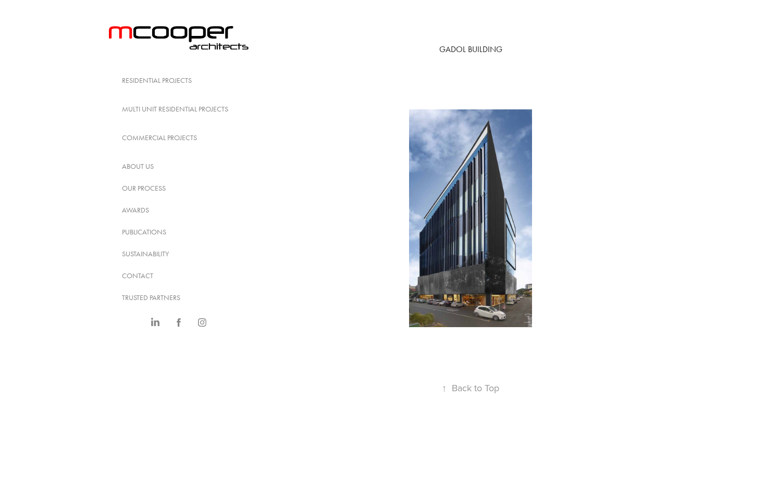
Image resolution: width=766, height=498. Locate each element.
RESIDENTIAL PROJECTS (157, 80)
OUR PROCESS (144, 188)
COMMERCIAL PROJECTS (159, 137)
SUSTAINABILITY (145, 254)
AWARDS (135, 210)
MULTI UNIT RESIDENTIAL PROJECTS (175, 109)
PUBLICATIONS (144, 232)
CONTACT (137, 275)
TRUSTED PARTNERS (151, 297)
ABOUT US (138, 166)
